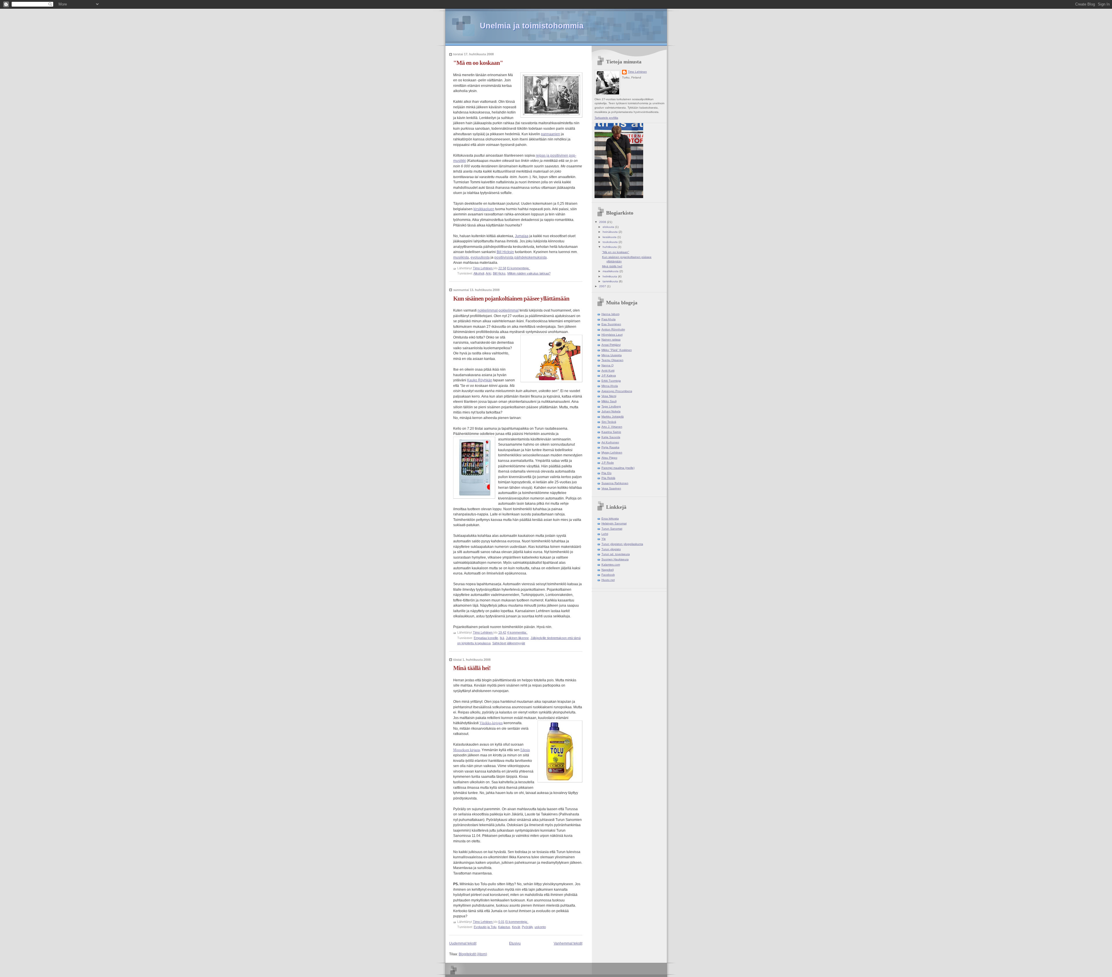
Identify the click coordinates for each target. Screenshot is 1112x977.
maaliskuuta (611, 271)
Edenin (525, 750)
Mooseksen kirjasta (466, 750)
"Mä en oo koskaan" (478, 63)
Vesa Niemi (608, 396)
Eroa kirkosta (610, 518)
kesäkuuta (610, 237)
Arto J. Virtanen (611, 426)
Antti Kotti (607, 370)
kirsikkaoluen (483, 209)
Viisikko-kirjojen (491, 723)
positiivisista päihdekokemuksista (520, 257)
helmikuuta (610, 276)
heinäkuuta (611, 231)
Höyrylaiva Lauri (612, 334)
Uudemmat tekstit (462, 943)
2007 (603, 286)
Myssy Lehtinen (611, 452)
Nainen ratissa (611, 339)
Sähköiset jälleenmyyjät (508, 643)
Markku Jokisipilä (612, 416)
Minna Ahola (609, 385)
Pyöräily (527, 927)
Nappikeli (607, 569)
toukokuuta (611, 242)
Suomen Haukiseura (615, 559)
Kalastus (504, 927)
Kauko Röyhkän (479, 380)
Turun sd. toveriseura (615, 554)
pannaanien (550, 134)
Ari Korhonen (610, 442)
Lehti (604, 533)
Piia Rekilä (608, 478)
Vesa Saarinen (611, 488)
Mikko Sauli (609, 401)
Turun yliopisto (611, 549)
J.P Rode (607, 462)
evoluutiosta (480, 257)
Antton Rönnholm (613, 329)
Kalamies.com (610, 564)
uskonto (540, 927)
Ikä (502, 638)
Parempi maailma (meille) (617, 467)
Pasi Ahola (608, 319)
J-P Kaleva (608, 375)
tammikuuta (611, 281)
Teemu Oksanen (612, 360)
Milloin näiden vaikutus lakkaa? (528, 273)
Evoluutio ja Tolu (485, 927)
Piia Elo (606, 473)
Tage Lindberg (611, 406)
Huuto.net (608, 579)
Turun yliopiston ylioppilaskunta (622, 544)
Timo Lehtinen (637, 71)
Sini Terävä (608, 421)
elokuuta (609, 226)
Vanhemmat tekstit (568, 943)
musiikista (461, 257)
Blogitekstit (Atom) (473, 954)
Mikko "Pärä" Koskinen (616, 350)
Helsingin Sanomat (614, 523)
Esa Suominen (611, 324)
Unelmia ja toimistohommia (532, 25)
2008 (603, 222)
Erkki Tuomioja (611, 380)
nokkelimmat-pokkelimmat (498, 310)
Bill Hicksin (505, 252)
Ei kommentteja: (518, 268)
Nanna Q (607, 365)
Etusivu (515, 943)
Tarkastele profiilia (606, 117)
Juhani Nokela (611, 411)
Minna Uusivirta (611, 355)
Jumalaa (521, 236)
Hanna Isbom (610, 314)
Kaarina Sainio (611, 431)
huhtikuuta (610, 246)
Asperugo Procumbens (616, 391)
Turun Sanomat (611, 528)
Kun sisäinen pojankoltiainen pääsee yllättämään (511, 298)
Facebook (608, 574)
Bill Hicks (499, 273)
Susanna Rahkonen (614, 483)
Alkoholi (478, 273)
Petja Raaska (610, 447)
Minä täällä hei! (472, 668)
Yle (603, 538)
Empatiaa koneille (486, 638)
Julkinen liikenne (517, 638)
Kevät (516, 927)
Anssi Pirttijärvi (611, 344)
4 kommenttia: (517, 632)
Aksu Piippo (609, 457)
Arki (488, 273)
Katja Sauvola (610, 437)
